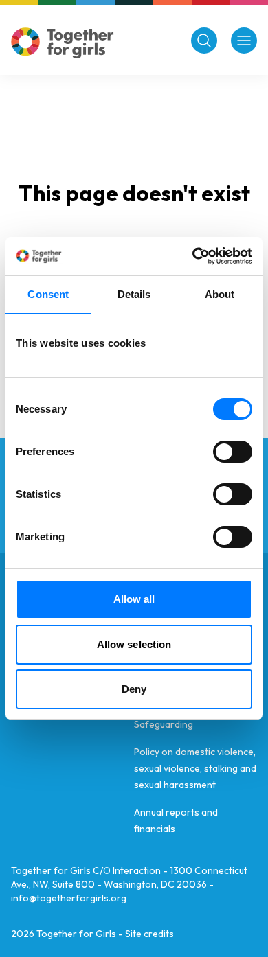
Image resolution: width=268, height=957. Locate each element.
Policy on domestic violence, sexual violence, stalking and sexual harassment (195, 768)
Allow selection (134, 644)
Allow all (134, 599)
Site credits (149, 933)
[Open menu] (244, 40)
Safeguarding (163, 724)
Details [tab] (134, 294)
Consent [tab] (48, 294)
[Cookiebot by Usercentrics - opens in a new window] (192, 256)
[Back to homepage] (62, 42)
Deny (134, 689)
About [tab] (220, 294)
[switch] (232, 452)
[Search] (204, 40)
